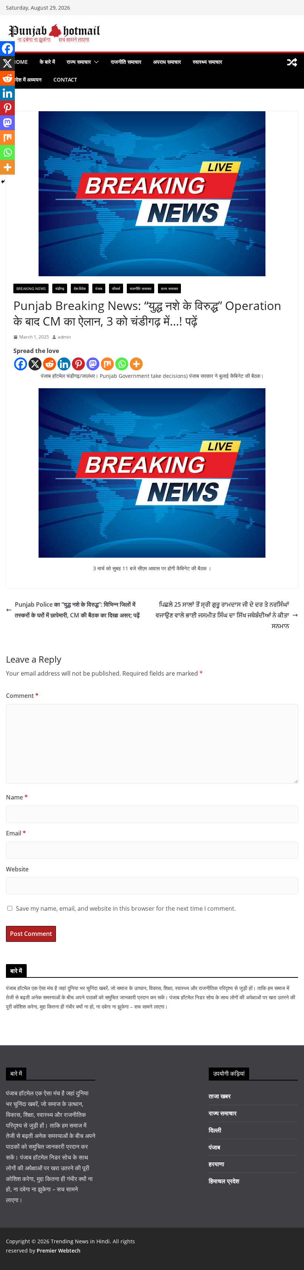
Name (17, 797)
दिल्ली (215, 1130)
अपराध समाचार (167, 61)
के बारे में (47, 61)
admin (64, 337)
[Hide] (3, 182)
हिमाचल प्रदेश (224, 1181)
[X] (35, 363)
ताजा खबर (220, 1096)
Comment (22, 696)
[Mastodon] (92, 363)
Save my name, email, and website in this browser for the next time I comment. (126, 908)
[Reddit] (49, 363)
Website (17, 869)
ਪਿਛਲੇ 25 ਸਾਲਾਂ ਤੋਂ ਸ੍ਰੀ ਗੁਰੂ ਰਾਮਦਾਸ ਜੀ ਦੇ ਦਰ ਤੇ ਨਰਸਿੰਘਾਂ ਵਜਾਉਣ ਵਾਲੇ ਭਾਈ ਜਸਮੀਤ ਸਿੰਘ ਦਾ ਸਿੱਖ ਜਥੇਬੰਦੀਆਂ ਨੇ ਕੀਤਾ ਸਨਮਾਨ (222, 615)
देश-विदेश (80, 288)
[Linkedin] (63, 363)
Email (16, 833)
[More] (136, 363)
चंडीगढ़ (59, 288)
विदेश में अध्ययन (27, 79)
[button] (95, 62)
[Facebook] (20, 363)
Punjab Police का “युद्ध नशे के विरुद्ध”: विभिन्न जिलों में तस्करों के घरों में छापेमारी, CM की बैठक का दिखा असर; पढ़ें (77, 609)
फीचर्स (116, 288)
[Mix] (107, 363)
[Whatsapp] (121, 363)
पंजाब (98, 288)
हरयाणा (216, 1164)
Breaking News (31, 288)
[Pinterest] (78, 363)
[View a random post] (292, 62)
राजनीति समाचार (126, 61)
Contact (65, 79)
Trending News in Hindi (80, 1241)
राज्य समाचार (79, 61)
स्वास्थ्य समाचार (207, 61)
